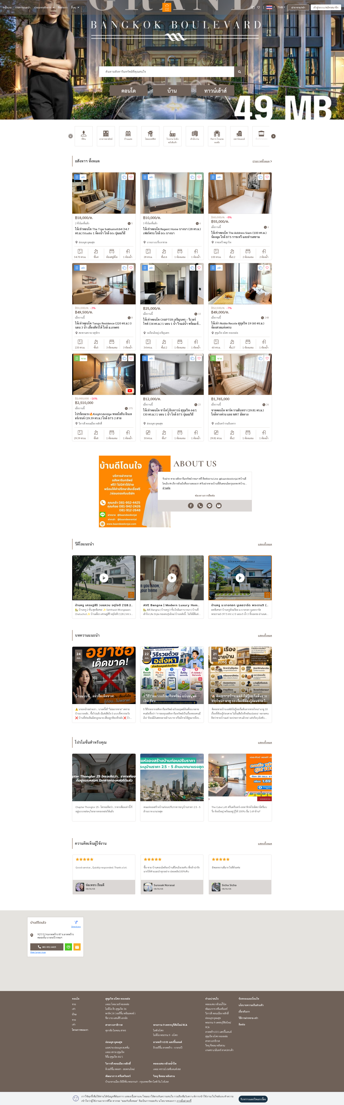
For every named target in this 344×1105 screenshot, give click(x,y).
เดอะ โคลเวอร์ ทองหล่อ (117, 1004)
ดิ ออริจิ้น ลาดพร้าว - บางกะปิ (167, 1047)
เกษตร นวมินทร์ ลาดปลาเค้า (219, 1050)
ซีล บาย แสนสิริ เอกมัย (116, 1018)
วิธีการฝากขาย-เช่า (248, 1018)
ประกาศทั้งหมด (261, 161)
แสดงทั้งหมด (265, 544)
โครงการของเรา (80, 1029)
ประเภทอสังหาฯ (42, 7)
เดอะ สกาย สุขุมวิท (114, 1052)
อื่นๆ (73, 7)
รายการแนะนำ (22, 7)
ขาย (74, 1004)
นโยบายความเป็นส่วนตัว (251, 1005)
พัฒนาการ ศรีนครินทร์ (118, 1076)
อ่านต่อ (166, 487)
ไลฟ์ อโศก (158, 1030)
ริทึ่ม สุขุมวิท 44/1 (114, 1056)
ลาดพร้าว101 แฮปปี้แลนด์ (167, 1042)
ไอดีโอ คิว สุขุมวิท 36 (115, 1008)
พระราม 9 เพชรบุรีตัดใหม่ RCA (170, 1024)
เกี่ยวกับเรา (244, 1011)
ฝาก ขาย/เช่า (298, 7)
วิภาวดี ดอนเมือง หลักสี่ (118, 1063)
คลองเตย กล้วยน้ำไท (164, 1063)
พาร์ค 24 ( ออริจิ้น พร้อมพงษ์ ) (120, 1013)
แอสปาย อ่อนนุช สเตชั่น (117, 1047)
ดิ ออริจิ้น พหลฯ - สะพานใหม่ (120, 1069)
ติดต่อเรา (63, 7)
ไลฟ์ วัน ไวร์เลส (161, 1081)
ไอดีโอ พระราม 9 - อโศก (165, 1035)
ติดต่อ (242, 1024)
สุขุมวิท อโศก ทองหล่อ (117, 998)
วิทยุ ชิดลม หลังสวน (164, 1076)
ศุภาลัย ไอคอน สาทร (115, 1030)
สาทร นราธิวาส (114, 1024)
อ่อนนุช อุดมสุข (113, 1042)
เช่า (73, 1008)
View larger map (38, 952)
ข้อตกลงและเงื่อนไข (249, 998)
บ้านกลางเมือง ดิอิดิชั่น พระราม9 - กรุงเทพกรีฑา (129, 1081)
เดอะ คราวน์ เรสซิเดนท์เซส (167, 1069)
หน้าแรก (7, 7)
